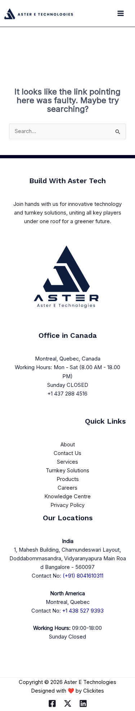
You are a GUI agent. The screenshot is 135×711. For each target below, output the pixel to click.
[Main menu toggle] (120, 13)
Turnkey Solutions (67, 470)
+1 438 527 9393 (83, 611)
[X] (68, 703)
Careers (67, 488)
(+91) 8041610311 (83, 576)
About (67, 444)
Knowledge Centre (67, 496)
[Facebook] (52, 703)
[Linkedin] (83, 703)
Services (67, 462)
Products (68, 479)
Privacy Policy (67, 505)
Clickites (93, 691)
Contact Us (67, 453)
